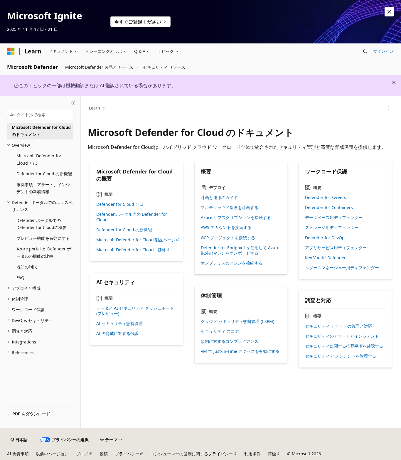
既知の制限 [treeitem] (26, 266)
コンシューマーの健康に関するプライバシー (192, 453)
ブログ (82, 453)
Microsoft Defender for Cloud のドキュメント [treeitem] (41, 130)
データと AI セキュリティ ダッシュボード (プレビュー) (135, 311)
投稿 (104, 453)
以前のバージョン (52, 453)
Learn (94, 108)
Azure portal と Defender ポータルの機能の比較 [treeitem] (43, 252)
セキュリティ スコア (220, 331)
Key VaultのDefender (325, 257)
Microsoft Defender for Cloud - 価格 (131, 249)
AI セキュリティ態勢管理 (119, 323)
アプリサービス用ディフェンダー (336, 247)
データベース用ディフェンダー (334, 217)
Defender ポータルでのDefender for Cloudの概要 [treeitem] (41, 224)
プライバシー (127, 453)
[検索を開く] (365, 51)
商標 (272, 453)
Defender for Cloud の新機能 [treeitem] (44, 173)
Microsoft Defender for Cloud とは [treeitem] (38, 159)
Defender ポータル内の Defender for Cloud (131, 217)
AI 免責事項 (18, 453)
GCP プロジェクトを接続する (228, 237)
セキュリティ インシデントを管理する (340, 356)
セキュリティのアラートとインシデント (342, 336)
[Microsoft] (11, 51)
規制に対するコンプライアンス (229, 341)
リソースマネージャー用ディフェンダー (342, 267)
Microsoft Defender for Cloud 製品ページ (136, 239)
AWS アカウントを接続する (226, 227)
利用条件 (252, 453)
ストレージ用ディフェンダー (331, 227)
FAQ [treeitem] (20, 277)
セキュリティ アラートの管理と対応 (338, 326)
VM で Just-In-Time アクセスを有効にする (240, 351)
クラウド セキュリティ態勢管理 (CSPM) (237, 321)
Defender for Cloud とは (120, 204)
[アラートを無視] (389, 11)
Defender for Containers (329, 207)
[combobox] (40, 114)
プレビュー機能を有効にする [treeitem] (43, 238)
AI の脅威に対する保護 (117, 333)
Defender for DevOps (326, 237)
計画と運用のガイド (219, 197)
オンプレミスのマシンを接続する (231, 263)
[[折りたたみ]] (73, 103)
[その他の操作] (389, 108)
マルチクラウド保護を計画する (229, 207)
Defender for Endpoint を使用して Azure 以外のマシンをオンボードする (240, 250)
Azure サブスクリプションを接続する (236, 217)
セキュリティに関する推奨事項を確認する (344, 346)
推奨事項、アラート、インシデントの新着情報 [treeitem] (43, 188)
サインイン (383, 51)
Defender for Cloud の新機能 (124, 229)
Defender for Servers (325, 197)
